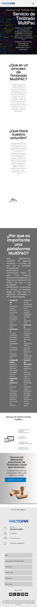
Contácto (13, 533)
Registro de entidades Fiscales (25, 443)
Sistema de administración (23, 448)
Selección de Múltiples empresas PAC (23, 431)
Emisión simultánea (22, 437)
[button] (25, 431)
